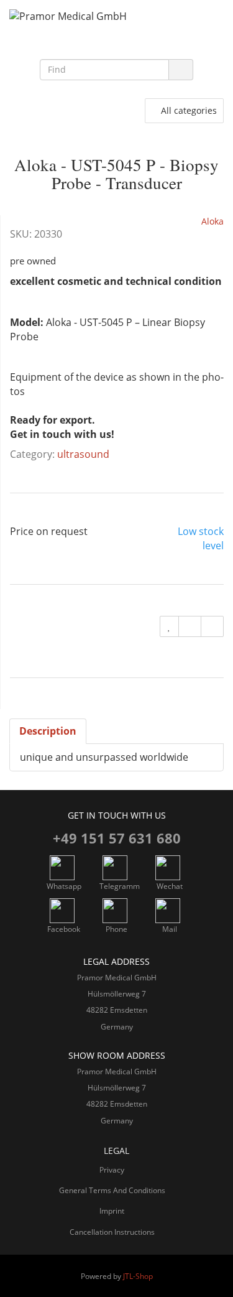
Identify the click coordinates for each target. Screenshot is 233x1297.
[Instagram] (117, 44)
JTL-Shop (138, 1276)
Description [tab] (47, 731)
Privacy (111, 1170)
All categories (187, 110)
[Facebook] (143, 44)
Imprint (111, 1211)
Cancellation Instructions (112, 1232)
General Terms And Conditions (112, 1190)
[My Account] (103, 110)
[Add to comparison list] (189, 626)
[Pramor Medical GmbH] (116, 16)
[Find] (180, 69)
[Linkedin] (91, 44)
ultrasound (83, 454)
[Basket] (77, 110)
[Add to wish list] (169, 626)
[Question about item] (212, 626)
